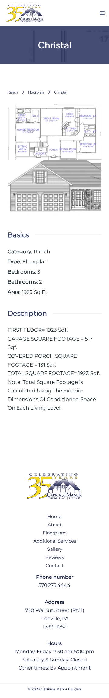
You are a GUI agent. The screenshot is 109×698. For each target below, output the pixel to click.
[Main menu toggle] (102, 13)
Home (54, 516)
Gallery (54, 549)
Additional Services (54, 541)
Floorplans (54, 533)
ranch (13, 92)
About (54, 524)
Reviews (54, 557)
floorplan (36, 92)
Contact (55, 565)
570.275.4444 (54, 585)
